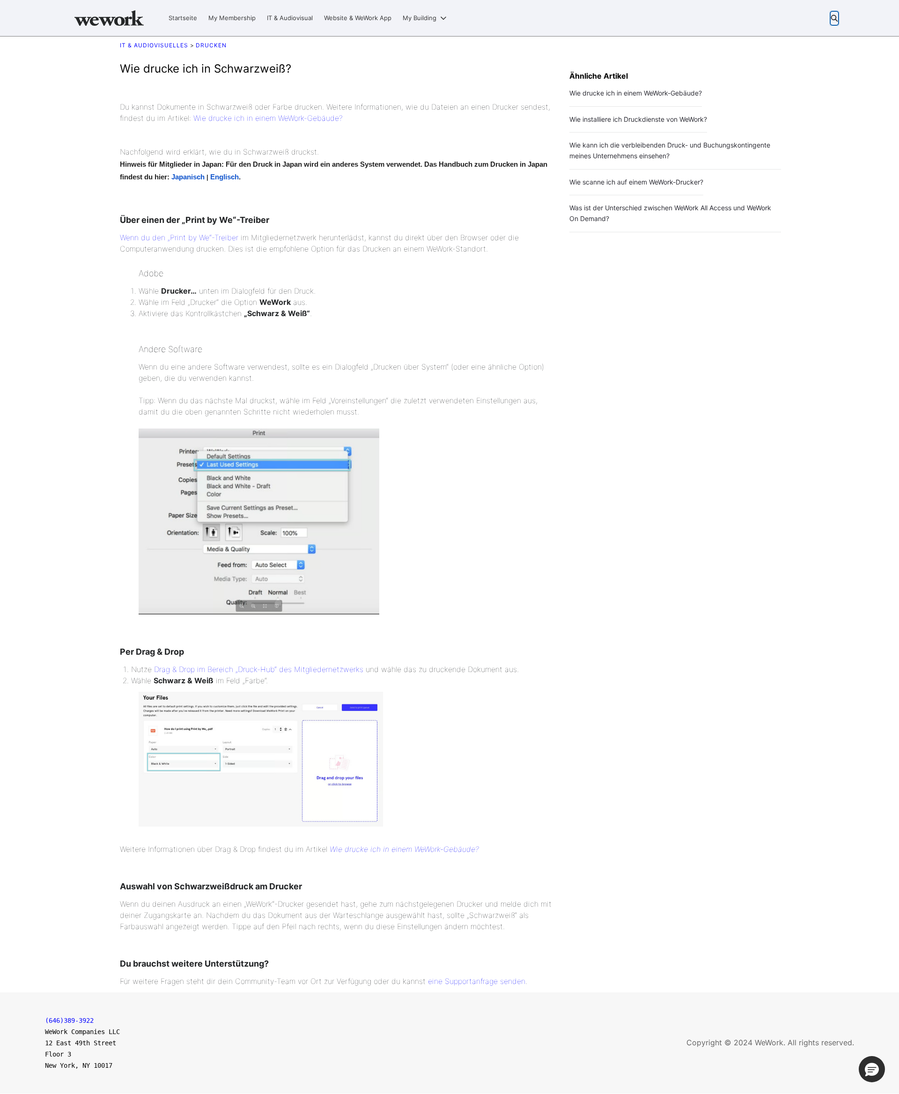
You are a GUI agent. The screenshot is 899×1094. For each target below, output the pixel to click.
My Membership (232, 18)
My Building (419, 18)
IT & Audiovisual (290, 18)
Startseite (183, 18)
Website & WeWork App (357, 18)
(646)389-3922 (69, 1020)
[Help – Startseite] (109, 18)
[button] (872, 1069)
